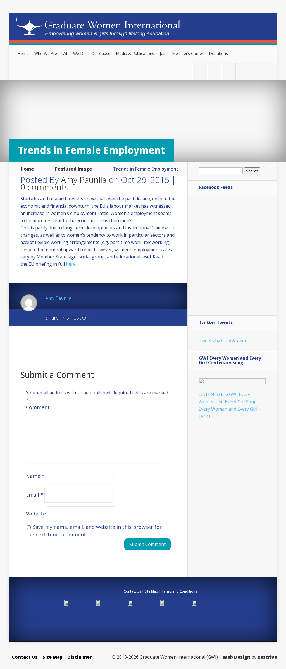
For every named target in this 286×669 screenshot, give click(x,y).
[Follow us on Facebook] (214, 71)
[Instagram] (257, 71)
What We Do (74, 53)
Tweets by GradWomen (223, 340)
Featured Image (73, 169)
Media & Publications (135, 53)
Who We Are (45, 53)
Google (99, 317)
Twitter (120, 317)
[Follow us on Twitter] (200, 71)
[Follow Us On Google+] (228, 71)
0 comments (44, 187)
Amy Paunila (83, 179)
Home (23, 53)
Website (36, 513)
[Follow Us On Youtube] (243, 71)
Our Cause (100, 53)
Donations (218, 53)
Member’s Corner (187, 53)
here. (71, 264)
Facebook (109, 317)
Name (35, 476)
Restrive (267, 657)
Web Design (236, 657)
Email (34, 494)
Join (163, 53)
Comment (38, 407)
